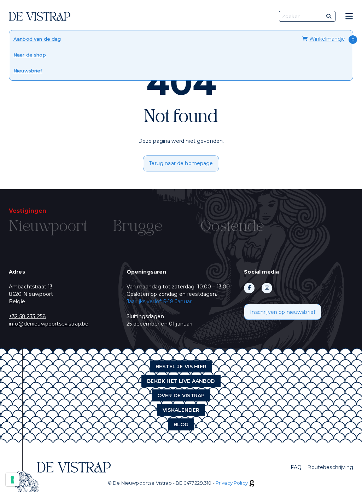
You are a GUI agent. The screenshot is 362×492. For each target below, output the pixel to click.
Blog (181, 424)
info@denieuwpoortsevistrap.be (48, 324)
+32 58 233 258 (27, 316)
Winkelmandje (327, 39)
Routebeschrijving (330, 467)
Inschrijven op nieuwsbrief (282, 312)
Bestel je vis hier (181, 366)
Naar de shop (29, 55)
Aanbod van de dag (37, 39)
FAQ (296, 467)
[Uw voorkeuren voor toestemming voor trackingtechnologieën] (12, 479)
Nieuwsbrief (27, 71)
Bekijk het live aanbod (181, 381)
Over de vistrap (181, 395)
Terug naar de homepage (181, 163)
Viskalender (181, 410)
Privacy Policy (232, 483)
